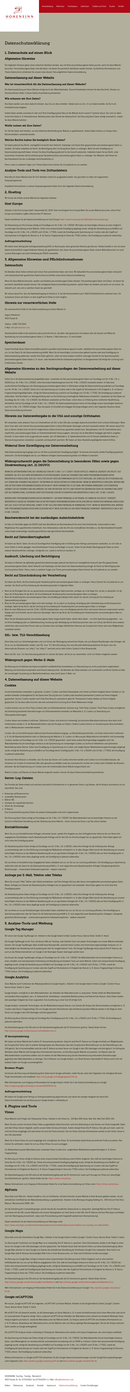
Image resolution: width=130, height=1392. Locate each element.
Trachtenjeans (72, 6)
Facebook (30, 1385)
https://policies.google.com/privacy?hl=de (41, 1361)
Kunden (112, 6)
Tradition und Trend (99, 6)
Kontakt (121, 6)
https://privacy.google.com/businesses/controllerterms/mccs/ (30, 1030)
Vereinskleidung (47, 6)
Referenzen (60, 6)
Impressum (51, 1385)
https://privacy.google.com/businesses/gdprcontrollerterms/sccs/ (86, 1282)
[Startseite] (19, 13)
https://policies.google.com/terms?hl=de (80, 1361)
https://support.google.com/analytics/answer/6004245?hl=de (30, 1086)
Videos (7, 1385)
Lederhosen (85, 6)
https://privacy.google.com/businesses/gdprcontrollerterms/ (30, 1282)
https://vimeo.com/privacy (60, 1178)
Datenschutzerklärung (68, 1385)
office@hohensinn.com (20, 327)
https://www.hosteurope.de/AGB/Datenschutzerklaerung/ (84, 219)
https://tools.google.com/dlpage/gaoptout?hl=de (56, 1076)
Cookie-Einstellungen (89, 1385)
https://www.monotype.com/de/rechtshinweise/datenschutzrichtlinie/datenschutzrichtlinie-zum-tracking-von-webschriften (57, 1225)
